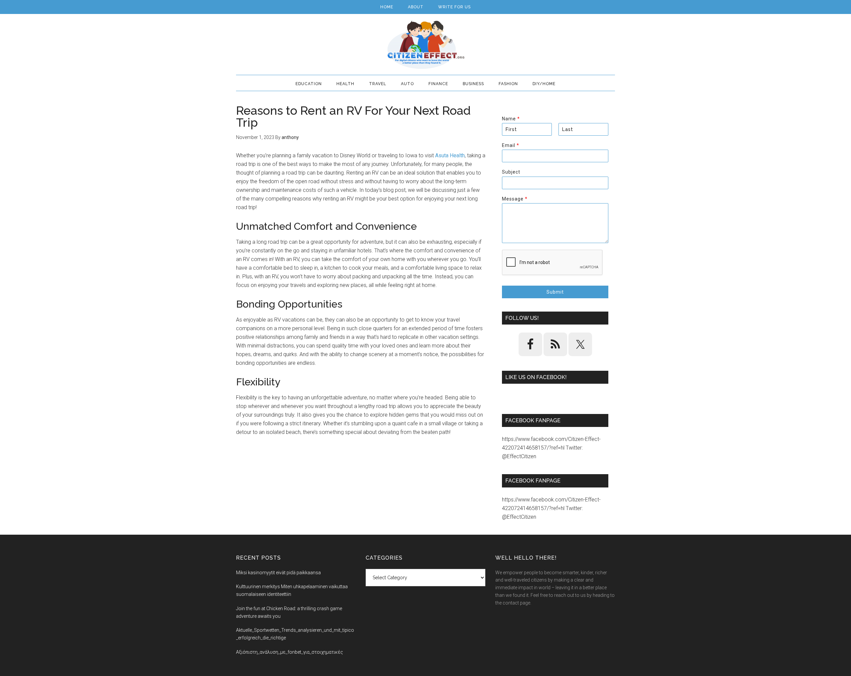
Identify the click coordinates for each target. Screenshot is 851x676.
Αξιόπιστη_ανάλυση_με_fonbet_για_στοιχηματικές (289, 652)
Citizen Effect (425, 45)
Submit (555, 292)
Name (511, 118)
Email (510, 145)
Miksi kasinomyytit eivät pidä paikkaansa (278, 572)
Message (514, 199)
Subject (511, 172)
